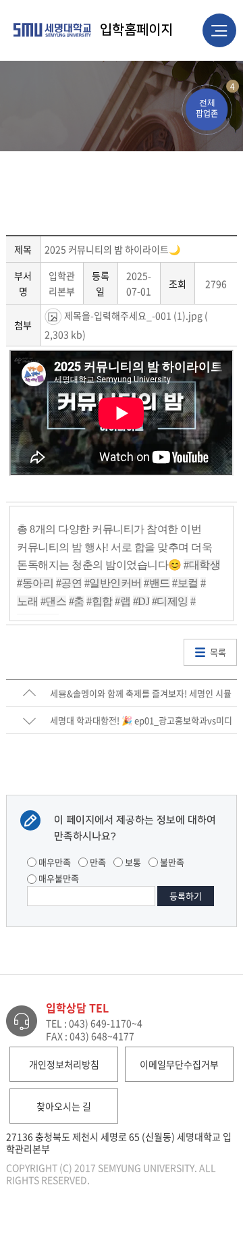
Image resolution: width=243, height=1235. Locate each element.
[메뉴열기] (219, 30)
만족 (97, 862)
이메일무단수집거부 (179, 1064)
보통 (132, 862)
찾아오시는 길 (63, 1106)
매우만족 (53, 862)
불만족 (171, 862)
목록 (218, 652)
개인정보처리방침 (64, 1064)
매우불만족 (57, 878)
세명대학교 (53, 29)
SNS (232, 71)
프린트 (208, 71)
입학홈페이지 (136, 29)
